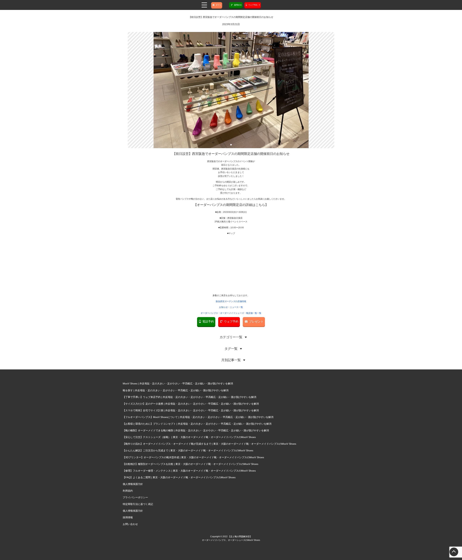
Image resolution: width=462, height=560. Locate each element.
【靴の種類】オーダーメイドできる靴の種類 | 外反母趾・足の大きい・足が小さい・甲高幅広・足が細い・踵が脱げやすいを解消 (196, 430)
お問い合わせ (130, 524)
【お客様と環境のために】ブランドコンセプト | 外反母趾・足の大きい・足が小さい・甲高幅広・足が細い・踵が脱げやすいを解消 (197, 423)
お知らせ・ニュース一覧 (231, 307)
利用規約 (128, 490)
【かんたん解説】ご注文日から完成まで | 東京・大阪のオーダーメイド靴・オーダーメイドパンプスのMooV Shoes (188, 450)
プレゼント (256, 321)
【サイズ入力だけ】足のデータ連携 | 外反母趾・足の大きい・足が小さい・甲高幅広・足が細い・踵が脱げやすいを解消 (191, 403)
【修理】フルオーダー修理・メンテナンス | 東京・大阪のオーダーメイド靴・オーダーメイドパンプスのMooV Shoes (189, 470)
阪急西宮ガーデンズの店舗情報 (231, 301)
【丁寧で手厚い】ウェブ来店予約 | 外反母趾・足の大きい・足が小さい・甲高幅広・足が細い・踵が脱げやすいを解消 (189, 397)
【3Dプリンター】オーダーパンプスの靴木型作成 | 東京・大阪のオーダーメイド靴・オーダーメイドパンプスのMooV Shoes (193, 457)
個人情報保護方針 (133, 484)
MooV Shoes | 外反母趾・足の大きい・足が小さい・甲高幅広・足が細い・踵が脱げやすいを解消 (178, 383)
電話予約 (208, 321)
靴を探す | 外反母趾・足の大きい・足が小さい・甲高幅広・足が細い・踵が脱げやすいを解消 (175, 390)
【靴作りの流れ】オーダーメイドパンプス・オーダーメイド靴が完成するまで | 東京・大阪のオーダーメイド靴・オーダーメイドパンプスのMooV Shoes (209, 443)
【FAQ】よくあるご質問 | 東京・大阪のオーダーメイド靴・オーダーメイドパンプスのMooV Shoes (179, 477)
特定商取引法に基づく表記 (138, 504)
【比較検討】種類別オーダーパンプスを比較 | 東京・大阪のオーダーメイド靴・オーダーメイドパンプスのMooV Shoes (190, 464)
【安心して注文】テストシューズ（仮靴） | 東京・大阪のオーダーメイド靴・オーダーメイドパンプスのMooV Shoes (189, 437)
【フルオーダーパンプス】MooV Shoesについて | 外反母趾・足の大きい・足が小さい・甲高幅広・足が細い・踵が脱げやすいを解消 (198, 417)
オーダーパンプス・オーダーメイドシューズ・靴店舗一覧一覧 (231, 313)
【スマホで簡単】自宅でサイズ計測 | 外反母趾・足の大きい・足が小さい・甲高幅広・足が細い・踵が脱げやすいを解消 (191, 410)
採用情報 (128, 517)
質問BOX (238, 5)
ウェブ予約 (231, 321)
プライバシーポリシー (135, 497)
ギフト (218, 5)
